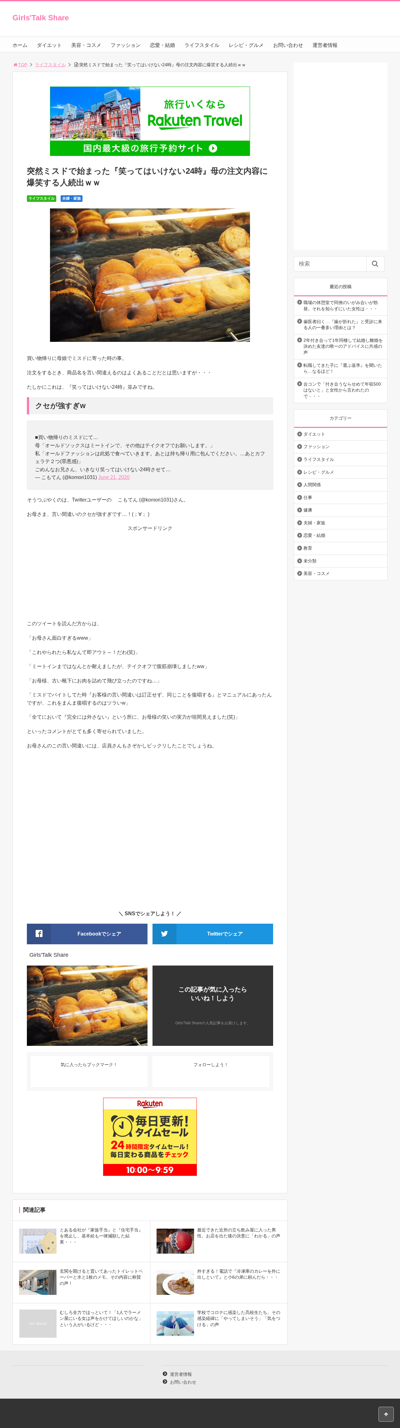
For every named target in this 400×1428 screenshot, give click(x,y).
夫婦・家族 (71, 198)
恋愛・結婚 (162, 45)
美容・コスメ (86, 45)
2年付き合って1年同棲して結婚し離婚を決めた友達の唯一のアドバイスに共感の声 (343, 346)
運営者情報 (325, 45)
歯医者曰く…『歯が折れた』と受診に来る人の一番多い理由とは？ (342, 324)
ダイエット (49, 45)
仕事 (307, 497)
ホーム (20, 45)
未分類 (310, 560)
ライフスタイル (201, 45)
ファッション (126, 45)
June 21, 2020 (114, 477)
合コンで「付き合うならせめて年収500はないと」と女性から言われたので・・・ (342, 390)
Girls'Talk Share (40, 17)
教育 (307, 548)
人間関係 (312, 484)
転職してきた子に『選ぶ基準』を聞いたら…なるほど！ (342, 368)
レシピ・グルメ (246, 45)
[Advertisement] (150, 576)
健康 (307, 509)
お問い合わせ (288, 45)
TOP (22, 64)
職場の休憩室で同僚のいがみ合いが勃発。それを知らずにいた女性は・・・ (340, 305)
